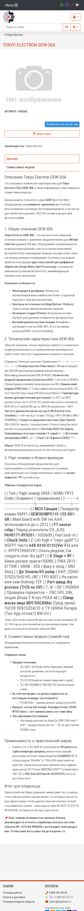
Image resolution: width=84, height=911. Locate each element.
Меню (10, 5)
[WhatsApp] (47, 897)
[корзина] (77, 5)
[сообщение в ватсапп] (61, 5)
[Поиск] (67, 27)
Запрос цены (43, 134)
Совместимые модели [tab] (20, 167)
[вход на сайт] (76, 17)
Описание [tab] (12, 159)
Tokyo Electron (14, 35)
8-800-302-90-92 (57, 892)
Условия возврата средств (19, 901)
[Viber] (51, 897)
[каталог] (75, 27)
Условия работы (12, 892)
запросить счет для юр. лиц (63, 124)
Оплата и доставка (14, 897)
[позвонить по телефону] (71, 5)
